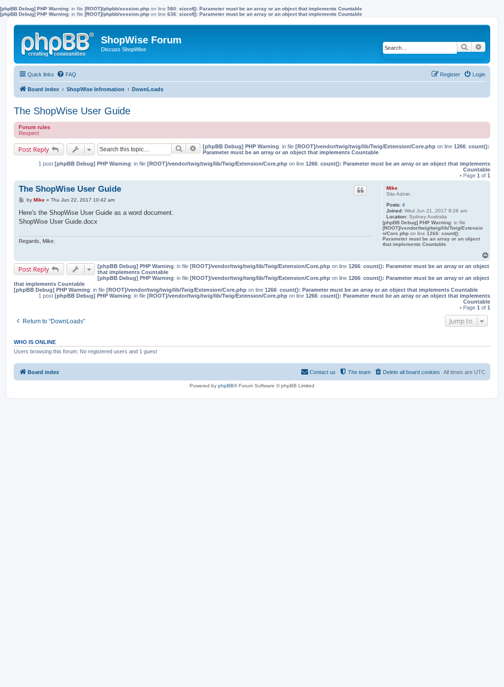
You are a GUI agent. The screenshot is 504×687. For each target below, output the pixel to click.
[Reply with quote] (360, 190)
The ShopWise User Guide (72, 110)
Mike (392, 188)
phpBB (226, 385)
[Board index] (58, 42)
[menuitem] (66, 74)
